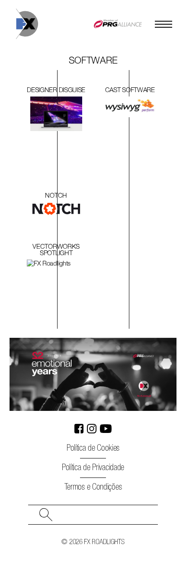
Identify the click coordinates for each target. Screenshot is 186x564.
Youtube (106, 428)
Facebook (79, 428)
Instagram (91, 428)
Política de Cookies (93, 448)
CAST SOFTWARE (130, 90)
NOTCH (56, 196)
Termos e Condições (93, 487)
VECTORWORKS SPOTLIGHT (56, 250)
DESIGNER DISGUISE (56, 90)
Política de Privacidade (93, 468)
